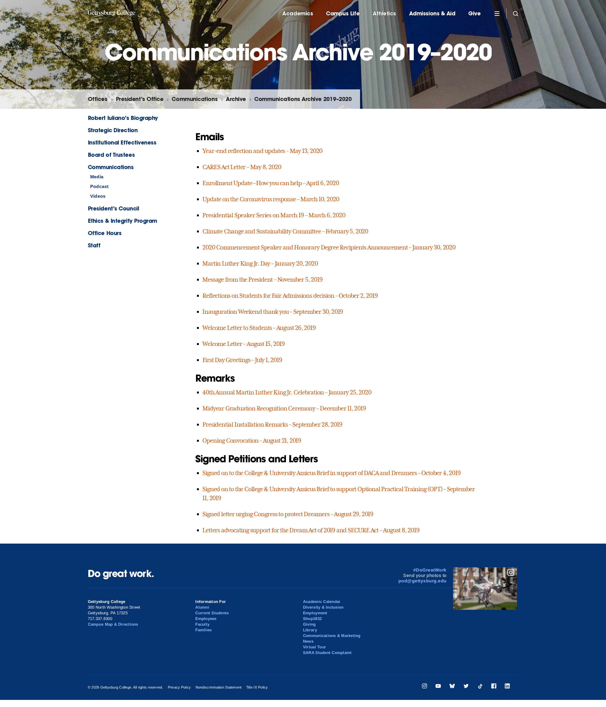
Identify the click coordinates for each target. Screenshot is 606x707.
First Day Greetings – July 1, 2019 (242, 359)
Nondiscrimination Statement (219, 687)
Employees (205, 618)
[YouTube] (438, 686)
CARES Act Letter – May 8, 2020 (241, 166)
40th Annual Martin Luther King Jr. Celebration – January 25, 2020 (286, 392)
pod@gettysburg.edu (422, 580)
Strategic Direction (113, 130)
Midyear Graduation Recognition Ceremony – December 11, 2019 (284, 408)
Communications (195, 99)
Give (474, 13)
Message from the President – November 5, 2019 (262, 279)
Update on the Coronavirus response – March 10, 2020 (270, 199)
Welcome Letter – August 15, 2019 (243, 343)
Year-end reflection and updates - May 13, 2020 (262, 150)
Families (203, 630)
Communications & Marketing (332, 635)
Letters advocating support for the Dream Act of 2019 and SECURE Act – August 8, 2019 (310, 530)
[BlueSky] (452, 686)
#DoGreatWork (430, 569)
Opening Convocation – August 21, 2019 (251, 440)
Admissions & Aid (432, 13)
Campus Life (343, 13)
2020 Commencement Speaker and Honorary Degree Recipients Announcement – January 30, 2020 (328, 247)
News (308, 641)
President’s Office (140, 99)
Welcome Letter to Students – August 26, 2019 (259, 327)
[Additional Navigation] (496, 13)
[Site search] (515, 13)
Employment (315, 613)
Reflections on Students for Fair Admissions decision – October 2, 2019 (290, 295)
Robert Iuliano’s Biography (123, 118)
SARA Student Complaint (327, 652)
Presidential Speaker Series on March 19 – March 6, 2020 (273, 215)
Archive (236, 99)
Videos (98, 196)
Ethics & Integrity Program (122, 221)
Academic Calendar (321, 601)
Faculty (202, 624)
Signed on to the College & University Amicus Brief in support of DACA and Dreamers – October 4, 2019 (331, 472)
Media (96, 176)
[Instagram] (424, 686)
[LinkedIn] (507, 686)
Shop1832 (312, 618)
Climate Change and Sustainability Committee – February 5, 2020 (285, 231)
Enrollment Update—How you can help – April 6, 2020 (270, 183)
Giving (309, 624)
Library (310, 630)
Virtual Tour (314, 647)
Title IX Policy (257, 687)
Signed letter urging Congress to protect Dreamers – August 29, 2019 (287, 514)
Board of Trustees (111, 155)
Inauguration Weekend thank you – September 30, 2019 (272, 311)
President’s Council (113, 208)
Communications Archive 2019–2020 (303, 99)
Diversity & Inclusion (323, 607)
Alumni (202, 607)
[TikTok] (480, 686)
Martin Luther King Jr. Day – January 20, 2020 (260, 263)
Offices (97, 99)
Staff (94, 245)
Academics (297, 13)
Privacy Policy (179, 687)
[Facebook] (493, 686)
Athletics (384, 13)
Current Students (212, 613)
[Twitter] (466, 686)
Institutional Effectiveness (122, 142)
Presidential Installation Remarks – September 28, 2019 (272, 424)
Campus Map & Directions (113, 624)
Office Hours (105, 233)
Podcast (99, 186)
